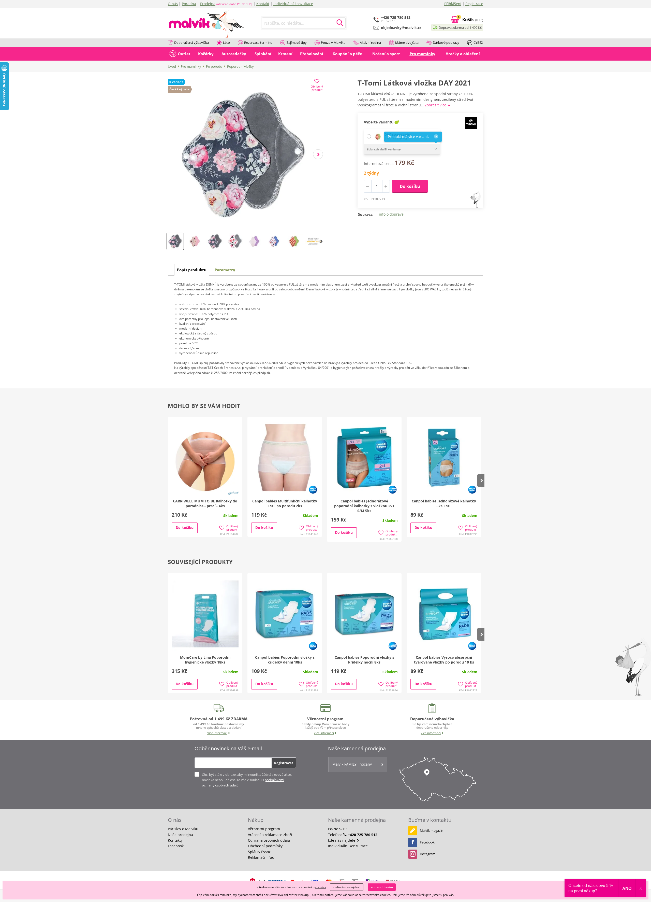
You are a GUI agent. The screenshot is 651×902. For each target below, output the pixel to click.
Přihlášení (452, 3)
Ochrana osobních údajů (269, 840)
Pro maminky (191, 66)
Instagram (427, 854)
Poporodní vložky (240, 66)
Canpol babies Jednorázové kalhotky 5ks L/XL (444, 503)
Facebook (176, 845)
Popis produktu (191, 269)
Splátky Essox (259, 851)
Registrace (474, 3)
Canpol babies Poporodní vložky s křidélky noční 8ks (364, 660)
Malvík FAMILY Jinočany (352, 764)
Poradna (189, 3)
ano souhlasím (382, 887)
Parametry (225, 269)
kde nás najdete (342, 840)
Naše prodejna (180, 834)
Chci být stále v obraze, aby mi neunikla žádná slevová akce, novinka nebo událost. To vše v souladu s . (247, 779)
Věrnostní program (264, 828)
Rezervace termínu (258, 42)
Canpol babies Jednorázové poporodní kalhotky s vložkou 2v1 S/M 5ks (364, 506)
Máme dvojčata (407, 42)
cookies (320, 887)
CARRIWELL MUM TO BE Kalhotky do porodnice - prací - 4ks (205, 503)
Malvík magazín (431, 830)
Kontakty (175, 840)
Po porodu (214, 66)
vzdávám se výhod (347, 887)
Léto (226, 42)
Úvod (172, 66)
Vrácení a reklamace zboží (270, 834)
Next (318, 154)
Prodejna (207, 3)
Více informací (217, 733)
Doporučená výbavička (191, 42)
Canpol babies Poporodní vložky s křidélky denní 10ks (285, 660)
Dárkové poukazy (446, 42)
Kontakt (262, 3)
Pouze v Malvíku (333, 42)
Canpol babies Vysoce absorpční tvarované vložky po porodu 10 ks (444, 660)
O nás (173, 3)
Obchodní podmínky (265, 845)
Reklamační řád (261, 857)
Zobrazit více (436, 105)
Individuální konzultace (293, 3)
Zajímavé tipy (297, 42)
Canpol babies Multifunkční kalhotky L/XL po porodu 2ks (284, 503)
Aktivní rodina (370, 42)
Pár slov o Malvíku (183, 828)
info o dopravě (391, 214)
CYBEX (478, 42)
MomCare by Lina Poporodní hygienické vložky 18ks (205, 660)
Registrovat (283, 762)
